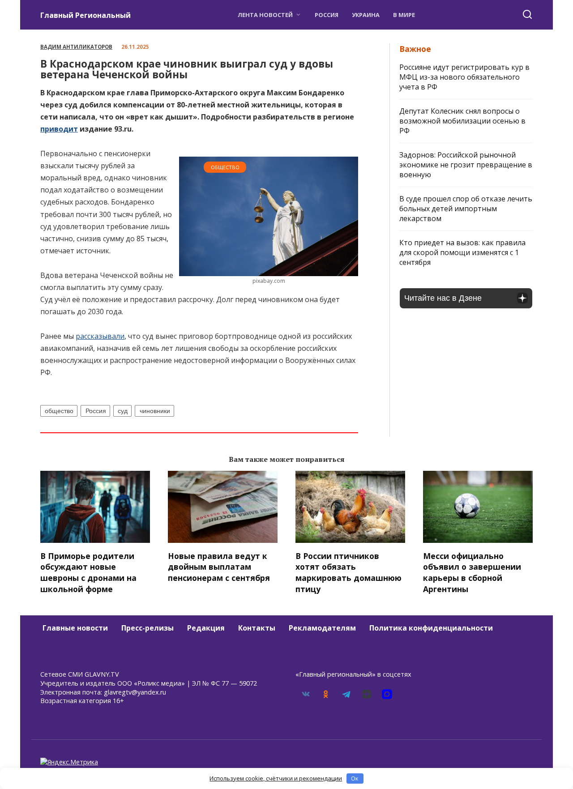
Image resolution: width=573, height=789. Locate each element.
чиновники (155, 410)
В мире (404, 15)
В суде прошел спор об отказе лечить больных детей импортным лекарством (465, 208)
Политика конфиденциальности (431, 628)
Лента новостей (265, 15)
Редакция (206, 628)
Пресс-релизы (147, 628)
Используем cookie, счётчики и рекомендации (276, 778)
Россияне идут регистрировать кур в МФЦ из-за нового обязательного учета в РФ (464, 77)
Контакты (256, 628)
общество (59, 410)
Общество (225, 167)
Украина (366, 15)
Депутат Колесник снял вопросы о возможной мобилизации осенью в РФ (462, 121)
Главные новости (75, 628)
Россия (326, 15)
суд (123, 410)
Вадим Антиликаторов (76, 46)
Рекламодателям (322, 628)
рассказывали (100, 336)
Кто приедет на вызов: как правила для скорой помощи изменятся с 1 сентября (462, 252)
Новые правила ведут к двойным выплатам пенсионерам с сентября (219, 566)
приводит (59, 129)
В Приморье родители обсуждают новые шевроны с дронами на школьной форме (88, 572)
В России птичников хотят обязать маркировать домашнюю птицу (348, 572)
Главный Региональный (85, 15)
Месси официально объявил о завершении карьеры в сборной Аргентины (472, 572)
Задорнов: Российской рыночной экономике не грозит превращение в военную (465, 164)
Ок (355, 778)
